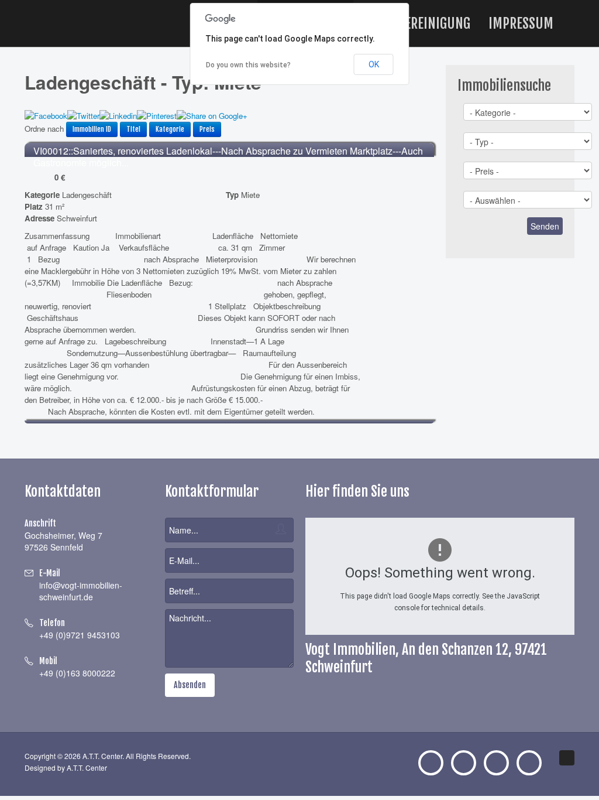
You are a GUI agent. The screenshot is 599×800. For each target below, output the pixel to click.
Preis (207, 129)
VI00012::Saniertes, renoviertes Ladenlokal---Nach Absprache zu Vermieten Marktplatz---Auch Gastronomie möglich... (228, 156)
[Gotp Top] (566, 757)
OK (374, 64)
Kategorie (170, 129)
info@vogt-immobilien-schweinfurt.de (80, 591)
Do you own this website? (248, 65)
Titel (133, 129)
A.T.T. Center (87, 767)
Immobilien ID (92, 129)
